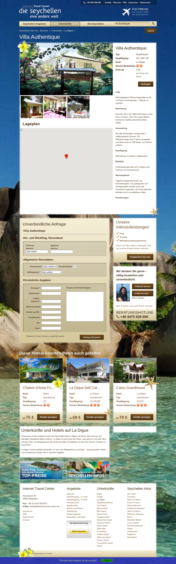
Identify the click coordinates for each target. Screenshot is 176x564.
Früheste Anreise (30, 246)
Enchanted (101, 531)
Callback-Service (142, 286)
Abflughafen (33, 272)
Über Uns (117, 3)
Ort (38, 323)
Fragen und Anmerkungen (78, 288)
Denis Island (102, 508)
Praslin (100, 497)
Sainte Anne (102, 514)
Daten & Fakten (134, 500)
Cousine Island (103, 523)
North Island (102, 526)
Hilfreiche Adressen (135, 514)
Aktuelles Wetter (134, 520)
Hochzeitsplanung (135, 526)
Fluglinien (131, 534)
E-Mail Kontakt (141, 293)
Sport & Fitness (134, 511)
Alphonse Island (104, 537)
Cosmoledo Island (105, 543)
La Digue (69, 31)
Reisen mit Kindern (75, 508)
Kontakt (108, 3)
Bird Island (101, 511)
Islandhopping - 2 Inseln (77, 497)
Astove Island (103, 540)
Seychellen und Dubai (76, 517)
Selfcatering (72, 511)
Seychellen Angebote (34, 24)
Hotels (130, 528)
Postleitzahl (34, 317)
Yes (107, 560)
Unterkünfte (65, 24)
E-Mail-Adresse (35, 299)
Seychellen (132, 537)
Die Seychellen (96, 24)
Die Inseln (131, 494)
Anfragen (146, 84)
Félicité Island (103, 534)
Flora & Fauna (133, 502)
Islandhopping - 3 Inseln (77, 500)
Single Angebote (74, 514)
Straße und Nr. (33, 312)
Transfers (131, 497)
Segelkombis (72, 505)
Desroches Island (104, 520)
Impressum (133, 3)
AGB (25, 514)
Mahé (99, 494)
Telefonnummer (33, 307)
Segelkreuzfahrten (105, 502)
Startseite (43, 31)
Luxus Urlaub (133, 523)
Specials (70, 494)
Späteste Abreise (55, 246)
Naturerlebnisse (134, 505)
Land (37, 328)
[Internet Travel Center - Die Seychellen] (40, 17)
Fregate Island (103, 517)
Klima (129, 517)
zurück (151, 31)
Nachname (34, 293)
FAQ (125, 3)
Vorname (35, 288)
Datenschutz (145, 3)
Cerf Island (101, 505)
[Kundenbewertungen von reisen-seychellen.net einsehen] (79, 537)
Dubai (99, 546)
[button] (66, 156)
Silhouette (101, 528)
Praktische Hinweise (136, 508)
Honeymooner (73, 502)
